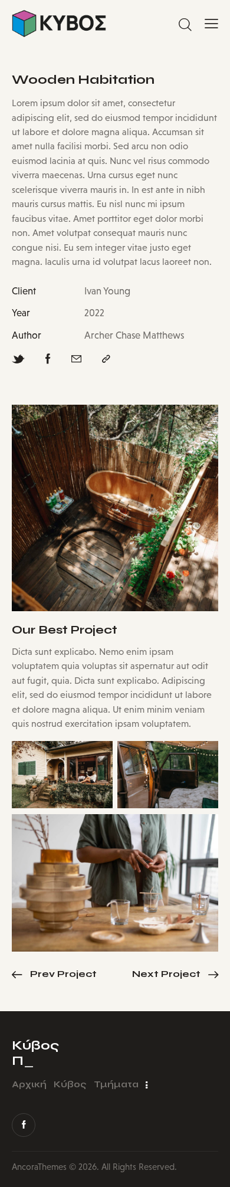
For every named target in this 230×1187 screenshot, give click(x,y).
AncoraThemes (39, 1167)
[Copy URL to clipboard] (106, 359)
